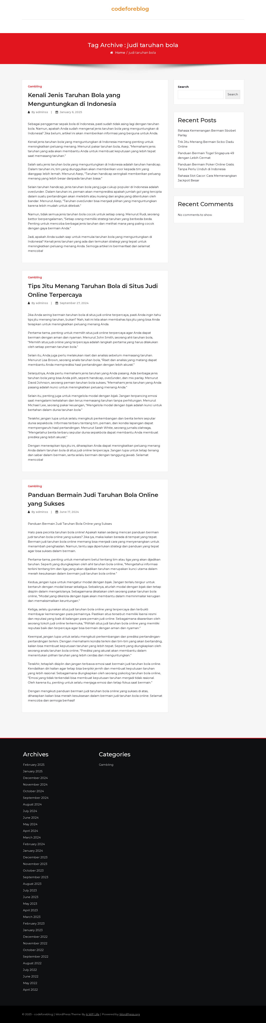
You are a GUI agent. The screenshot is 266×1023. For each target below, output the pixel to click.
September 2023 (35, 877)
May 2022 (30, 983)
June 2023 (30, 897)
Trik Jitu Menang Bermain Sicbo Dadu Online (206, 144)
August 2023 (32, 884)
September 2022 (35, 956)
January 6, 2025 (71, 112)
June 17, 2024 (69, 512)
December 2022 (35, 937)
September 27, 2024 (74, 303)
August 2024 (32, 804)
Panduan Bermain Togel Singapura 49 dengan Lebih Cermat (206, 155)
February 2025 (34, 764)
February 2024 (34, 844)
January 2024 (33, 850)
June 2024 (31, 817)
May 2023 (30, 903)
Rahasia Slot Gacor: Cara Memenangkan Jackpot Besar (207, 178)
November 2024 (35, 784)
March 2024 (32, 837)
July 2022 (30, 970)
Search (183, 87)
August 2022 (32, 963)
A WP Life (92, 1014)
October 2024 (33, 791)
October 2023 (33, 870)
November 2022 (35, 943)
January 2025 (33, 771)
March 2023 (32, 917)
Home (120, 52)
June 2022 (30, 976)
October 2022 (33, 950)
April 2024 (30, 831)
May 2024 (30, 824)
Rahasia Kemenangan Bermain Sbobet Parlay (207, 133)
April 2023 (30, 910)
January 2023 (33, 930)
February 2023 (34, 923)
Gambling (35, 86)
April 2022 (30, 989)
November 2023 (35, 864)
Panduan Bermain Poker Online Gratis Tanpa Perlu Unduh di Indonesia (206, 167)
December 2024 (35, 778)
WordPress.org (129, 1014)
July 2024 (30, 811)
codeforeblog (130, 8)
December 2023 (35, 857)
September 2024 (35, 798)
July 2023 (30, 890)
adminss (42, 112)
